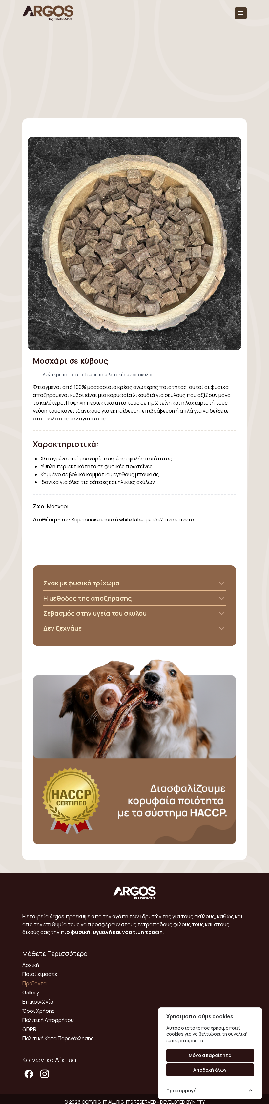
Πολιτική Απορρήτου (48, 1020)
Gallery (30, 992)
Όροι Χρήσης (38, 1010)
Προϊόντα (34, 983)
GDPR (29, 1029)
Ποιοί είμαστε (39, 974)
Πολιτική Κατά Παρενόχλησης (58, 1038)
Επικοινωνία (37, 1001)
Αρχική (30, 965)
